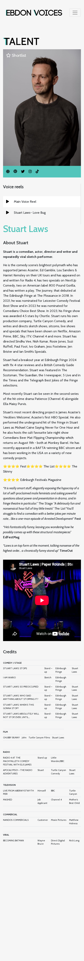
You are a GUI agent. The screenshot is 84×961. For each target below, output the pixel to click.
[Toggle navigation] (75, 13)
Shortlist (18, 55)
